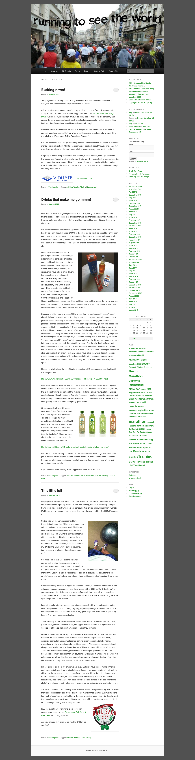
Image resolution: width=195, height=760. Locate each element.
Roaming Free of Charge (139, 176)
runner (144, 435)
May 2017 (132, 214)
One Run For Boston (137, 432)
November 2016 (135, 225)
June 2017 (133, 211)
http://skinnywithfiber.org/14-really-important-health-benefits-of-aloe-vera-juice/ (75, 446)
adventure (133, 348)
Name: (131, 144)
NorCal (143, 425)
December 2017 (135, 206)
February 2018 (134, 203)
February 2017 (134, 220)
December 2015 (135, 237)
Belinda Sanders (135, 129)
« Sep (134, 338)
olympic (148, 429)
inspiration (142, 410)
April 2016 (133, 231)
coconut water (79, 476)
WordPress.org (135, 496)
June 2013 (133, 301)
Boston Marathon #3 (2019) (140, 99)
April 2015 (133, 245)
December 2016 (135, 223)
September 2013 (135, 293)
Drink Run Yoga (135, 171)
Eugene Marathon (137, 392)
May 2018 (132, 197)
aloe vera (69, 476)
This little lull (51, 490)
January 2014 (134, 282)
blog (139, 363)
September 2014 (135, 259)
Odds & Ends (99, 71)
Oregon (149, 432)
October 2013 (134, 290)
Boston (145, 363)
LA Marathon (141, 417)
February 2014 (134, 279)
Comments (135, 493)
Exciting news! (53, 89)
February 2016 (134, 234)
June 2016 (133, 228)
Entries (134, 490)
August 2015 (134, 242)
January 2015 (134, 253)
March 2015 (133, 248)
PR (130, 435)
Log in (131, 487)
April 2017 (133, 217)
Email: (131, 151)
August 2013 (134, 296)
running (147, 439)
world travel (140, 465)
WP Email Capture (142, 161)
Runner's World (135, 439)
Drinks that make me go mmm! (66, 199)
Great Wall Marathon (138, 398)
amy (130, 112)
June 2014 (133, 268)
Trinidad (149, 461)
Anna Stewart (134, 126)
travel (132, 461)
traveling (141, 461)
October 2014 (134, 256)
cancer (143, 389)
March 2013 (133, 310)
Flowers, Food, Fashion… (139, 174)
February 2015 (134, 251)
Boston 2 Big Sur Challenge (140, 367)
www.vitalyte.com (84, 178)
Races (77, 71)
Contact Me (113, 71)
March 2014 (133, 276)
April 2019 (133, 192)
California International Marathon (136, 385)
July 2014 (132, 265)
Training (87, 71)
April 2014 (133, 273)
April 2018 (133, 200)
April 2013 (133, 307)
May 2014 (132, 270)
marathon (137, 421)
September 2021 (135, 186)
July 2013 (132, 298)
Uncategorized (53, 187)
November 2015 (135, 240)
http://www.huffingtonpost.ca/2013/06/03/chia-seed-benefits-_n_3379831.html (74, 378)
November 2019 (135, 189)
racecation (136, 435)
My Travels (66, 71)
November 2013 (135, 287)
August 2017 (134, 209)
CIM (149, 389)
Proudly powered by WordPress (97, 750)
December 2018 (135, 195)
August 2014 (134, 262)
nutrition (69, 187)
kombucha (90, 476)
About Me (54, 71)
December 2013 (135, 284)
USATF (132, 465)
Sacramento (135, 443)
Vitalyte (83, 187)
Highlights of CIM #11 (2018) (140, 102)
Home (44, 71)
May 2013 (132, 304)
